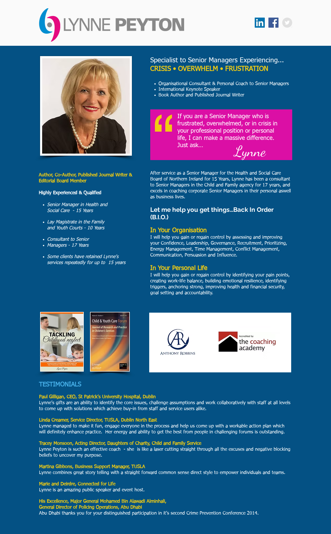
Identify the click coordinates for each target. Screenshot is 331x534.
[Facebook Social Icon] (273, 23)
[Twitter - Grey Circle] (287, 23)
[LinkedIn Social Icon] (260, 23)
